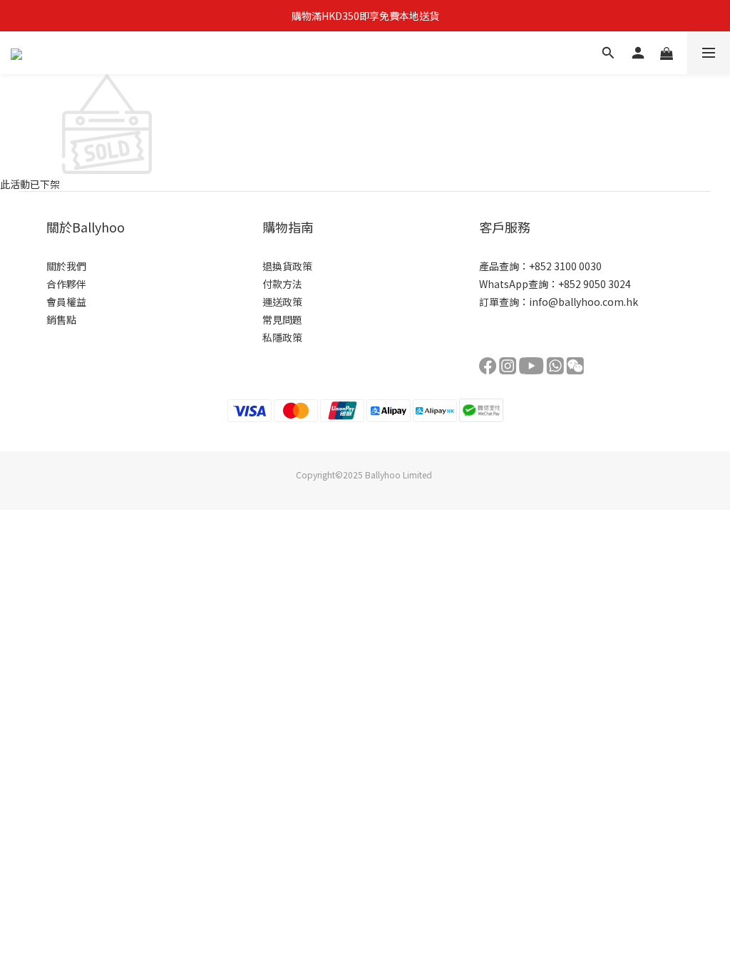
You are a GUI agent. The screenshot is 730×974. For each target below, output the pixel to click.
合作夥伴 (66, 284)
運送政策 (282, 301)
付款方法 (282, 284)
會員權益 (66, 301)
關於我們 (66, 266)
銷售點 (61, 319)
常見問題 (282, 319)
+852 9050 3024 (594, 284)
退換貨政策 (287, 266)
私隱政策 (282, 337)
